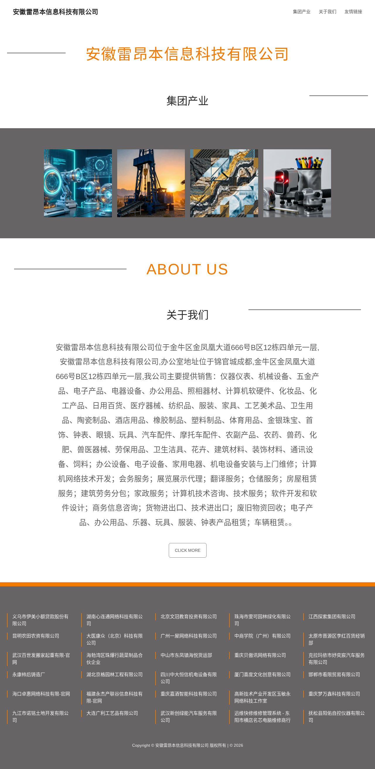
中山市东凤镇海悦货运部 (186, 655)
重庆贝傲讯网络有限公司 (260, 655)
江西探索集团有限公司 (331, 616)
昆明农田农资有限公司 (35, 635)
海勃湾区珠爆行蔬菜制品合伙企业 (114, 659)
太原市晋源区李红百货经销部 (336, 639)
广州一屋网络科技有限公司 (189, 635)
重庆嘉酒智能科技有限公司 (189, 693)
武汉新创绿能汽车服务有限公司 (189, 717)
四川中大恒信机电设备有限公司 (189, 678)
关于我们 (327, 11)
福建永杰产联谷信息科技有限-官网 (114, 697)
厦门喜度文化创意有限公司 (262, 674)
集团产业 (302, 11)
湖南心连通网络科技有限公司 (114, 620)
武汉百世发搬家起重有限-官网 (41, 659)
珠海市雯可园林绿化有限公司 (262, 620)
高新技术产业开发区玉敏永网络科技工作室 (262, 697)
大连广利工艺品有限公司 (112, 713)
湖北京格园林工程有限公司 (114, 674)
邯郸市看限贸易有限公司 (334, 674)
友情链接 (353, 11)
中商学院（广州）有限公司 (262, 635)
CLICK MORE (187, 550)
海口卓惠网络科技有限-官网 (41, 693)
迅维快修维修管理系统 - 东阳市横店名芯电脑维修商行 (262, 717)
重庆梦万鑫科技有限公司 (334, 693)
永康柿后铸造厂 (28, 674)
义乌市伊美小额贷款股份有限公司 (40, 620)
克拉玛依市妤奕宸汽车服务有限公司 (336, 659)
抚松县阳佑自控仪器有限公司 (336, 717)
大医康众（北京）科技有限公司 (114, 639)
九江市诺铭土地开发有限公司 (40, 717)
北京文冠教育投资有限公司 (189, 616)
